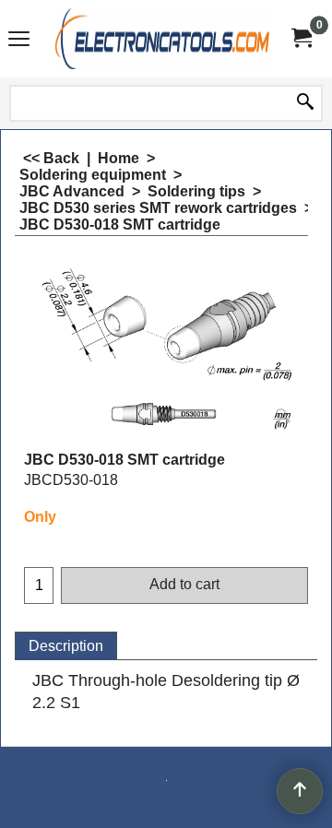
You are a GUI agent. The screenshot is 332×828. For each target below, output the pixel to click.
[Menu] (19, 41)
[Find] (305, 103)
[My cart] (300, 38)
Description (66, 646)
